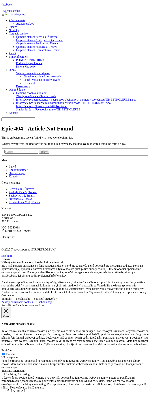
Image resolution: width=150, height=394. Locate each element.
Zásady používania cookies (17, 302)
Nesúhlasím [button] (23, 298)
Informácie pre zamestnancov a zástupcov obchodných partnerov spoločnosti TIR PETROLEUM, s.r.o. (76, 99)
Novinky (14, 30)
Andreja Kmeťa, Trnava (23, 192)
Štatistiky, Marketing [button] (13, 370)
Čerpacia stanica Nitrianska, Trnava (36, 46)
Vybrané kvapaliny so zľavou (33, 73)
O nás (12, 69)
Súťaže (13, 26)
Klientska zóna (11, 10)
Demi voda (29, 83)
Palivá (12, 53)
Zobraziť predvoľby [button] (45, 298)
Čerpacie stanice (18, 33)
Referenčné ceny (25, 66)
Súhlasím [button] (6, 298)
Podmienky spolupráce (29, 63)
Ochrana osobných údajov (31, 93)
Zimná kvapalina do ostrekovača (42, 76)
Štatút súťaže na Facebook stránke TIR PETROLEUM (48, 109)
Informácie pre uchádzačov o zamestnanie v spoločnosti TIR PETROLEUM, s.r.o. (63, 102)
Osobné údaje (17, 89)
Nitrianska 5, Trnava (20, 198)
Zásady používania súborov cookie (36, 96)
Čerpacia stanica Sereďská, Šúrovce (36, 36)
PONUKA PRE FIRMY (30, 59)
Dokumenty (23, 86)
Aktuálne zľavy (25, 23)
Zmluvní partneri (18, 56)
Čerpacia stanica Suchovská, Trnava (37, 43)
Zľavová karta (17, 20)
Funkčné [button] (6, 350)
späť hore (6, 255)
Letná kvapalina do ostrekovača (41, 79)
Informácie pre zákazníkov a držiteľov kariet (41, 106)
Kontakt (13, 112)
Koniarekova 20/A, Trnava (24, 202)
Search (44, 151)
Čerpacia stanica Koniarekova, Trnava (38, 50)
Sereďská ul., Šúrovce (21, 188)
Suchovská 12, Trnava (22, 195)
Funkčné (11, 354)
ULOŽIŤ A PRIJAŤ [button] (13, 390)
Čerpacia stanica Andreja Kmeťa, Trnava (39, 40)
